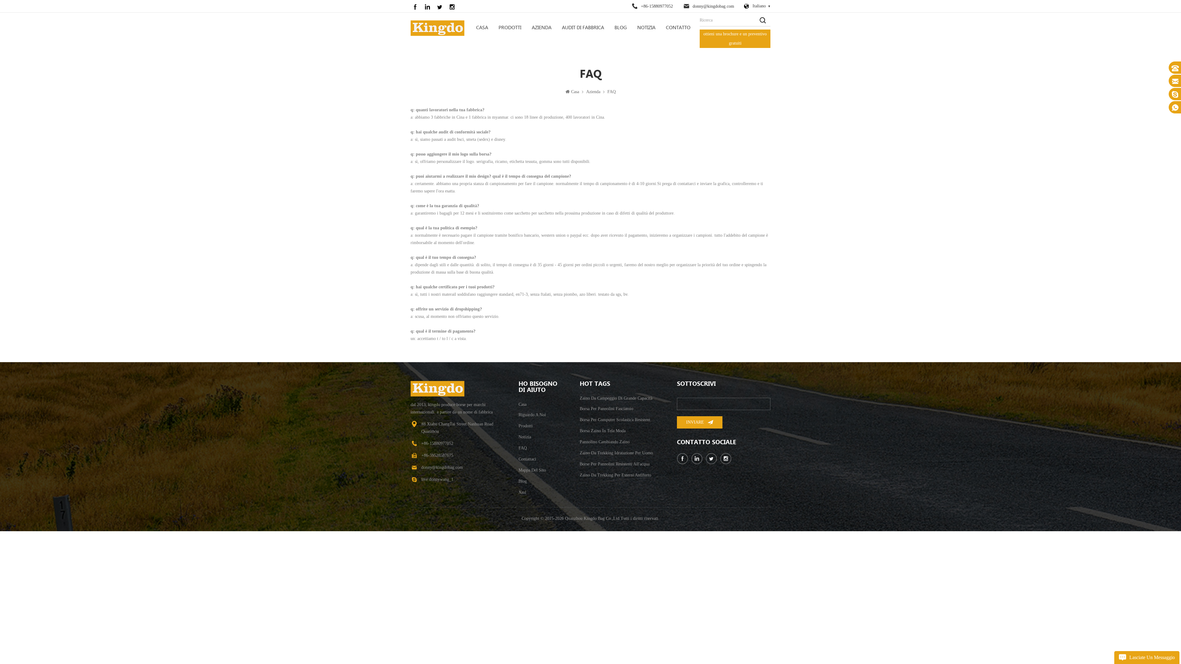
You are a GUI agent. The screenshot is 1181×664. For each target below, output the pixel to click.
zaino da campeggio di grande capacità (616, 398)
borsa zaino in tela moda (603, 431)
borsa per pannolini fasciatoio (606, 408)
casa (523, 404)
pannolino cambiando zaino (605, 442)
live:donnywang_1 (437, 479)
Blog (620, 28)
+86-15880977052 (657, 6)
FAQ (611, 91)
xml (522, 492)
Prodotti (510, 28)
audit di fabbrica (583, 28)
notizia (646, 28)
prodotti (526, 426)
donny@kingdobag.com (713, 6)
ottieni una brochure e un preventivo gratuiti (735, 38)
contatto (678, 28)
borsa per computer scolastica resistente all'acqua (617, 419)
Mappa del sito (532, 470)
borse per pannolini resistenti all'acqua (615, 464)
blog (523, 481)
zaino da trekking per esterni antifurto (615, 475)
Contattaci (527, 459)
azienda (541, 28)
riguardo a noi (532, 415)
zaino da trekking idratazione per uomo (616, 453)
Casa (482, 28)
